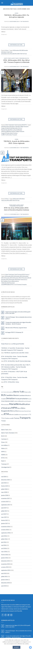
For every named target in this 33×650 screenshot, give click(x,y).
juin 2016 (3, 542)
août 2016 (4, 536)
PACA (16, 53)
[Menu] (2, 3)
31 (4, 392)
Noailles (8, 284)
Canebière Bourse (12, 395)
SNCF (18, 53)
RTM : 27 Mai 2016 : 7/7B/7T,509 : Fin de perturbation (14, 372)
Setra (8, 133)
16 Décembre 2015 (16, 278)
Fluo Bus (29, 398)
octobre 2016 (5, 529)
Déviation (7, 128)
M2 (2, 404)
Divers (16, 13)
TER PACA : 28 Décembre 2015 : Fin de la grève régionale (16, 16)
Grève (8, 53)
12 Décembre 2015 (9, 276)
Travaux (3, 420)
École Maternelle (13, 128)
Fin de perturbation (21, 398)
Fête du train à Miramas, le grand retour (16, 327)
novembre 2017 (5, 498)
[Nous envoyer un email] (11, 615)
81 (11, 392)
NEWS (3, 454)
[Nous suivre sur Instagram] (5, 615)
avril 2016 (4, 548)
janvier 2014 (4, 579)
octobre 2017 (5, 501)
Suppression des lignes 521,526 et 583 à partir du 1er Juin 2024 (17, 312)
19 (1, 392)
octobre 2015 (5, 567)
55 (8, 392)
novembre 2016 (5, 526)
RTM (28, 58)
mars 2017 (4, 517)
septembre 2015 (5, 570)
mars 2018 (4, 492)
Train (25, 53)
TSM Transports (24, 21)
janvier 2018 (4, 495)
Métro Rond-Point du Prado (25, 411)
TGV (23, 53)
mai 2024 (3, 476)
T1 (13, 284)
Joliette (15, 401)
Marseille (12, 53)
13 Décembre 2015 (18, 276)
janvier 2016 (4, 558)
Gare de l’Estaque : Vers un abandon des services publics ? (18, 317)
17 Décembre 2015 (25, 278)
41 (5, 392)
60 (9, 392)
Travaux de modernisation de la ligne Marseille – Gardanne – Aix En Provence (18, 323)
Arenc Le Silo (28, 392)
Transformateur (8, 134)
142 (2, 126)
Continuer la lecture (16, 44)
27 (3, 392)
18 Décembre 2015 (17, 50)
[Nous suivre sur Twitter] (8, 615)
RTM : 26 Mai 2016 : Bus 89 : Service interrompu (17, 361)
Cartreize (3, 439)
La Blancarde (14, 281)
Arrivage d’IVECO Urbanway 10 (14, 332)
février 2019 (4, 486)
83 (12, 392)
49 (7, 392)
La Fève (19, 128)
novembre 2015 (5, 564)
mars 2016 (4, 551)
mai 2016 (3, 545)
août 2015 (4, 573)
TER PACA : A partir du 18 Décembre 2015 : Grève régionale (16, 142)
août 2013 (4, 586)
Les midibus (4, 445)
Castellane (5, 281)
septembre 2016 (5, 533)
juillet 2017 (4, 511)
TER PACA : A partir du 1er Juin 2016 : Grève (16, 352)
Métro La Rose (13, 129)
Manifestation (6, 404)
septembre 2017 (5, 504)
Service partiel (22, 414)
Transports (14, 134)
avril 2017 (4, 514)
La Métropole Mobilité (17, 344)
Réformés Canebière (14, 414)
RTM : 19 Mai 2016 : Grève (11, 382)
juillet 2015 (4, 576)
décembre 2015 (5, 561)
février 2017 (4, 520)
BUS (26, 58)
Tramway (20, 205)
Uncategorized (5, 467)
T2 (15, 284)
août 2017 (4, 508)
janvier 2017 (4, 523)
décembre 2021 (5, 479)
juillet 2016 (4, 539)
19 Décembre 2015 (13, 279)
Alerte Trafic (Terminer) (18, 58)
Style (2, 461)
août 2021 (4, 483)
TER (21, 53)
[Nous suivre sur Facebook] (2, 615)
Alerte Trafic (6, 52)
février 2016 (4, 554)
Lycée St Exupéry (27, 401)
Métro (19, 408)
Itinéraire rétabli (9, 401)
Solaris (11, 133)
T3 (16, 284)
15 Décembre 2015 (8, 278)
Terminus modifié (9, 418)
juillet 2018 (4, 489)
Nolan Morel (4, 344)
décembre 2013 (5, 582)
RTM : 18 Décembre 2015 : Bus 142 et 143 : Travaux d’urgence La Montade (17, 61)
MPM (7, 131)
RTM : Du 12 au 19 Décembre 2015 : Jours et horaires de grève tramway (16, 209)
